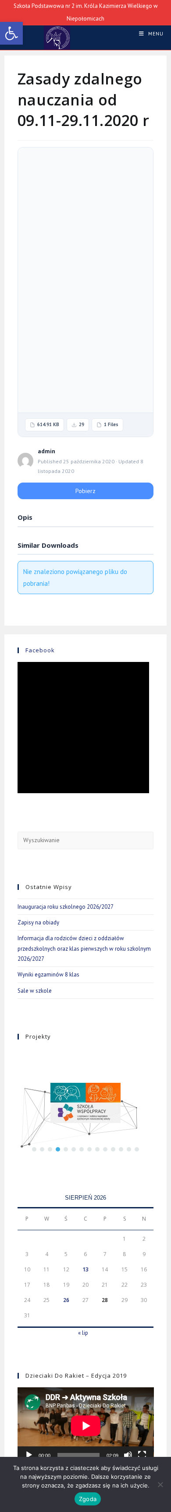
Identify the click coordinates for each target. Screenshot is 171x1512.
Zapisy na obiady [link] (38, 922)
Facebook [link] (40, 650)
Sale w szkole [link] (35, 990)
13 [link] (85, 1269)
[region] (86, 1102)
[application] (86, 1425)
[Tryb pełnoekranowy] (142, 1455)
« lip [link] (83, 1333)
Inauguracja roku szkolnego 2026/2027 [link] (66, 906)
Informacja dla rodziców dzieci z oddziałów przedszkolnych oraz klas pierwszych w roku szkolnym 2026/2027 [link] (84, 948)
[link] (11, 33)
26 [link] (66, 1300)
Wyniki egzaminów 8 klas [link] (48, 974)
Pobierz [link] (85, 491)
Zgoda (87, 1498)
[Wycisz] (128, 1455)
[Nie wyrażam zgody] (160, 1484)
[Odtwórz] (29, 1455)
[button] (34, 1149)
